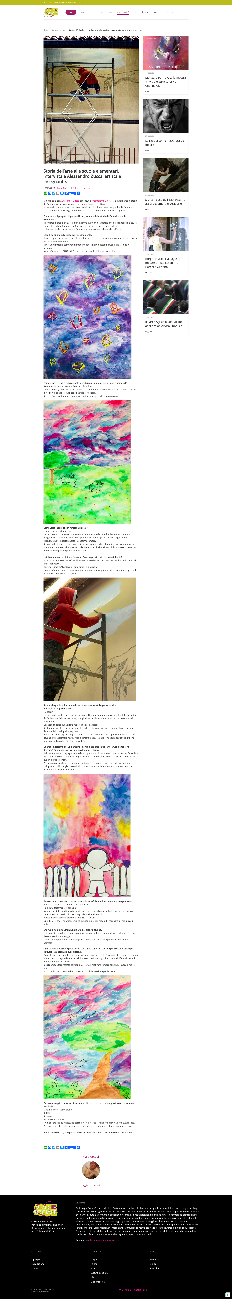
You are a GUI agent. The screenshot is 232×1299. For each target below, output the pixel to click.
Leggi (147, 91)
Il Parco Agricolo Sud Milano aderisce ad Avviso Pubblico (164, 324)
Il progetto (145, 12)
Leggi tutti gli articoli (91, 1185)
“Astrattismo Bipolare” (103, 200)
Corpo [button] (93, 12)
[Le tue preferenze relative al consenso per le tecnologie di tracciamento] (227, 1294)
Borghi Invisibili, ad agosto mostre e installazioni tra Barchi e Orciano (162, 263)
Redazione (158, 12)
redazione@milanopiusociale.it (103, 1239)
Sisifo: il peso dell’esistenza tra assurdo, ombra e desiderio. (165, 202)
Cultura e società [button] (123, 12)
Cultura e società (81, 188)
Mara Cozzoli (63, 188)
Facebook (155, 1259)
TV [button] (71, 12)
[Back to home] (52, 12)
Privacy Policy (125, 1289)
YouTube (154, 1268)
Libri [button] (135, 12)
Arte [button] (110, 12)
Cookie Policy (141, 1289)
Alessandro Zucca (70, 200)
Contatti (170, 12)
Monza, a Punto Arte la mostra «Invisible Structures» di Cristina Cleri (165, 81)
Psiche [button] (102, 12)
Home (83, 12)
